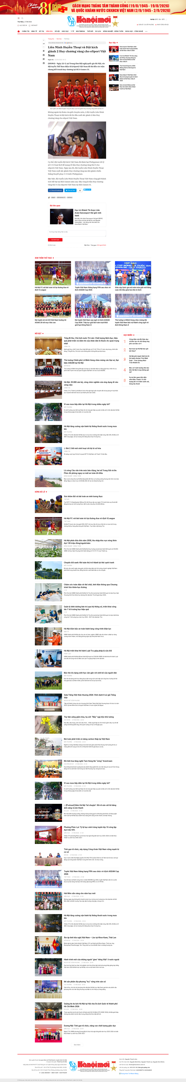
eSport (53, 197)
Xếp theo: (87, 245)
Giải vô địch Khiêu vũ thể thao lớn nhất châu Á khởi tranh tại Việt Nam (127, 87)
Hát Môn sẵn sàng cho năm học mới (79, 893)
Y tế (72, 31)
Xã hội (57, 31)
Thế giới (90, 31)
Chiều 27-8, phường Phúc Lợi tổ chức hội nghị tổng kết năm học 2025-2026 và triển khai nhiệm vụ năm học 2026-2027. (90, 837)
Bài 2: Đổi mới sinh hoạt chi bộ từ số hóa (83, 448)
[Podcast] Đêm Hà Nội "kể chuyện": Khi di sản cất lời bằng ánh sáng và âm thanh (90, 806)
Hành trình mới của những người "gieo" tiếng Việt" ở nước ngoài (91, 959)
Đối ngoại (67, 366)
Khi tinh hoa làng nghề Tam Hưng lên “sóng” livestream (88, 761)
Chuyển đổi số (69, 764)
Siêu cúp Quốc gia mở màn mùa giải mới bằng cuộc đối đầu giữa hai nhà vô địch (133, 288)
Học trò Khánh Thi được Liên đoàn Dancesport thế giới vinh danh (88, 213)
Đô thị (41, 31)
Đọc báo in (23, 25)
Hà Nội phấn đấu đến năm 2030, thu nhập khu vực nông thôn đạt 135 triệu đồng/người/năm (90, 541)
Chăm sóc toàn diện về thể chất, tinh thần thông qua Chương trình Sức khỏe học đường (90, 585)
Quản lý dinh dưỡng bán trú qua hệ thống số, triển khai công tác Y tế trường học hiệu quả (90, 608)
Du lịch (98, 31)
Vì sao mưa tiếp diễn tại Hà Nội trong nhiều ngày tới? (87, 404)
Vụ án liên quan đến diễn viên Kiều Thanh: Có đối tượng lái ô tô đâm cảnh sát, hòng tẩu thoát (139, 380)
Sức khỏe (67, 720)
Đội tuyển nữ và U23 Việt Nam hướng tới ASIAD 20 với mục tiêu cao (50, 321)
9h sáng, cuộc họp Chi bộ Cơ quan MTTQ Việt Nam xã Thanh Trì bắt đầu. (85, 454)
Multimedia (80, 31)
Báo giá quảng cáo (144, 1067)
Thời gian (93, 245)
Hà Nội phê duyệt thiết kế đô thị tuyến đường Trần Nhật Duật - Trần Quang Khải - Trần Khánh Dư (139, 359)
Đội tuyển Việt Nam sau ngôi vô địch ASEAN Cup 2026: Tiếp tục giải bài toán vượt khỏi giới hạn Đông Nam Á (92, 322)
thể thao (70, 197)
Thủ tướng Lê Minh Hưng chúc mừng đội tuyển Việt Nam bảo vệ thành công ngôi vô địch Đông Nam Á (132, 322)
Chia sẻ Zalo (71, 190)
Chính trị (25, 31)
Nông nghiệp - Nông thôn (113, 31)
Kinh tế (34, 31)
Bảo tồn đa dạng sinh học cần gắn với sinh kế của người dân (90, 673)
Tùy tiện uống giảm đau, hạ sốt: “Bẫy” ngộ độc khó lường (89, 717)
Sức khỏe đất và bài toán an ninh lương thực (83, 496)
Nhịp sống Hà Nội (163, 24)
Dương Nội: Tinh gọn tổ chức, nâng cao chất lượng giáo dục (90, 1026)
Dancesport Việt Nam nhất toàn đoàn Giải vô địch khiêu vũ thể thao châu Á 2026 (129, 48)
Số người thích (101, 245)
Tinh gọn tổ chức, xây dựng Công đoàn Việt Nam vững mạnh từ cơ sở (91, 850)
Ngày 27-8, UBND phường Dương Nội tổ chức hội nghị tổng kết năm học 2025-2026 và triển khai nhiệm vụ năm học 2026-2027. (91, 1032)
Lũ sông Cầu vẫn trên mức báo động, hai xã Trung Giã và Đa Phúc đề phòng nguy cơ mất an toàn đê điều (90, 471)
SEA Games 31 (61, 197)
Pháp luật (67, 654)
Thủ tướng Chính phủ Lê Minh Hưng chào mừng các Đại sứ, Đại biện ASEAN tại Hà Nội (91, 361)
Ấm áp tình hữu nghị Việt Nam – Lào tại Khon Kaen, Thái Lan (90, 937)
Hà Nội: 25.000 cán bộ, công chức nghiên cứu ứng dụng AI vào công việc (91, 383)
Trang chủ (51, 39)
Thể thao (66, 39)
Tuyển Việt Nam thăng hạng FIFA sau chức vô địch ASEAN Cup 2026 (93, 288)
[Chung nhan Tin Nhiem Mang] (128, 1073)
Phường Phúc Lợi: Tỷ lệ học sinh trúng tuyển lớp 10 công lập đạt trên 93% (90, 828)
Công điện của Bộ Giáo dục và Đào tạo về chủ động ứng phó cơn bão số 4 (139, 341)
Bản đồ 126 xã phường (146, 24)
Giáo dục (65, 31)
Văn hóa (49, 31)
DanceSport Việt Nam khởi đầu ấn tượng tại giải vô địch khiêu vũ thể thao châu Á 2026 (129, 77)
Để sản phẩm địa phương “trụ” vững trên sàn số (85, 981)
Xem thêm (77, 1045)
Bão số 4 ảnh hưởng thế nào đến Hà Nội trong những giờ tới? (139, 370)
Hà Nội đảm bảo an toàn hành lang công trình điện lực (87, 629)
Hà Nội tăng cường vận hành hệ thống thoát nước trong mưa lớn (90, 427)
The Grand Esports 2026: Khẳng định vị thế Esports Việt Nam (128, 67)
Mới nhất (34, 25)
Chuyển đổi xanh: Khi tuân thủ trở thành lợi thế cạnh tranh (89, 562)
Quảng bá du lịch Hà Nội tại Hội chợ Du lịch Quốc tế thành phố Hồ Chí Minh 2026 (91, 1005)
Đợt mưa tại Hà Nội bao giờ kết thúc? (138, 350)
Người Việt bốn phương (72, 700)
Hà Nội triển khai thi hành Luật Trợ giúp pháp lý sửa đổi (88, 651)
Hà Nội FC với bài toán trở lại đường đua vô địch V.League (52, 288)
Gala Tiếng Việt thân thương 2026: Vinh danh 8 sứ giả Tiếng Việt (90, 696)
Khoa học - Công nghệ (134, 31)
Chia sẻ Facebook (56, 190)
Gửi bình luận (55, 239)
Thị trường (68, 984)
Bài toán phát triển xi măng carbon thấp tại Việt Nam (87, 739)
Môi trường (68, 407)
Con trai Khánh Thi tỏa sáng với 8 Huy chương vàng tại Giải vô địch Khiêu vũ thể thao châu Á (128, 58)
